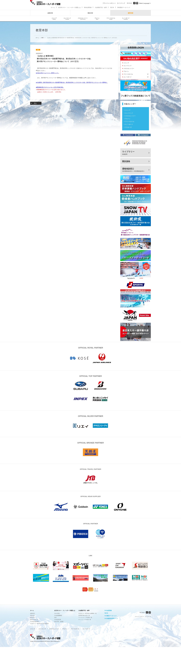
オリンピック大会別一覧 (84, 619)
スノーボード (125, 18)
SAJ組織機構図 (58, 615)
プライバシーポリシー (109, 3)
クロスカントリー (83, 18)
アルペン (97, 18)
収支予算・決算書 (58, 621)
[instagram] (137, 3)
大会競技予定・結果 (101, 7)
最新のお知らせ (34, 619)
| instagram (144, 135)
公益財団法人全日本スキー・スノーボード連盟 (45, 637)
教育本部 (130, 13)
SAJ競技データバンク (123, 7)
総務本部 (50, 13)
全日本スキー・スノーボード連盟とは (69, 7)
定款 (55, 617)
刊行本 (112, 7)
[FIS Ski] (135, 142)
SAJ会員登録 (88, 7)
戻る (35, 103)
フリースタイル (111, 18)
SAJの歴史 (57, 613)
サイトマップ (121, 3)
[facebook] (134, 3)
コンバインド (67, 18)
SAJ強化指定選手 (34, 621)
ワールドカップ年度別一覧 (85, 617)
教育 (42, 37)
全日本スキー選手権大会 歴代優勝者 (39, 623)
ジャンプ (54, 18)
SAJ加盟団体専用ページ (111, 618)
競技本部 (90, 13)
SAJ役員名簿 (57, 619)
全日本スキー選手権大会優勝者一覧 (87, 613)
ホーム (53, 7)
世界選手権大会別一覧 (84, 615)
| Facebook (128, 135)
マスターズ (128, 127)
